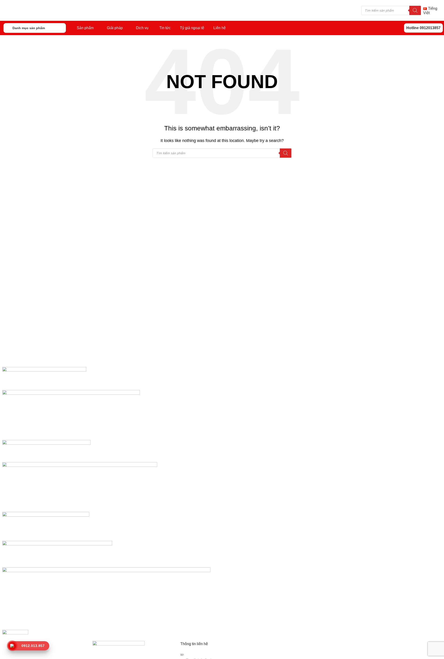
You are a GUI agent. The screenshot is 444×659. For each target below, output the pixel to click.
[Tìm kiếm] (415, 10)
